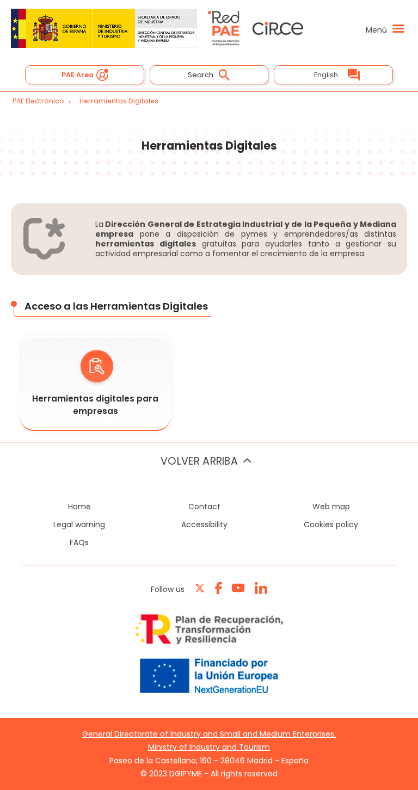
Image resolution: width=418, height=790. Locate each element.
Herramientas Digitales (118, 101)
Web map (331, 506)
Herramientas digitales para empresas (95, 405)
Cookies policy (331, 524)
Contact (204, 506)
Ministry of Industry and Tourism (209, 747)
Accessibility (204, 524)
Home (79, 506)
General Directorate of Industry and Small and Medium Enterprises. (209, 734)
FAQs (79, 542)
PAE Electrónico (38, 101)
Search (200, 74)
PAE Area (78, 74)
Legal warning (79, 524)
